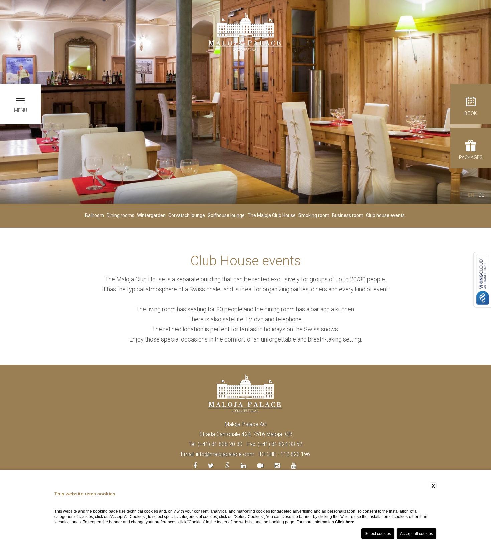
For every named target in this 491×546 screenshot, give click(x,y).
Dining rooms (120, 215)
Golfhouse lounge (226, 215)
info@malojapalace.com (225, 454)
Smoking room (313, 215)
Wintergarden (151, 215)
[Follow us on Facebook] (195, 465)
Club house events (385, 215)
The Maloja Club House (272, 215)
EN (471, 195)
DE (481, 195)
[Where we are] (227, 465)
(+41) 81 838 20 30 (220, 444)
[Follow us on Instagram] (277, 465)
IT (461, 195)
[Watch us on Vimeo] (260, 465)
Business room (347, 215)
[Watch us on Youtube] (293, 465)
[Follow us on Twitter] (211, 465)
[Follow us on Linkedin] (243, 465)
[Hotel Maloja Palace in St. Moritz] (245, 31)
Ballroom (94, 215)
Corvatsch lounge (186, 215)
